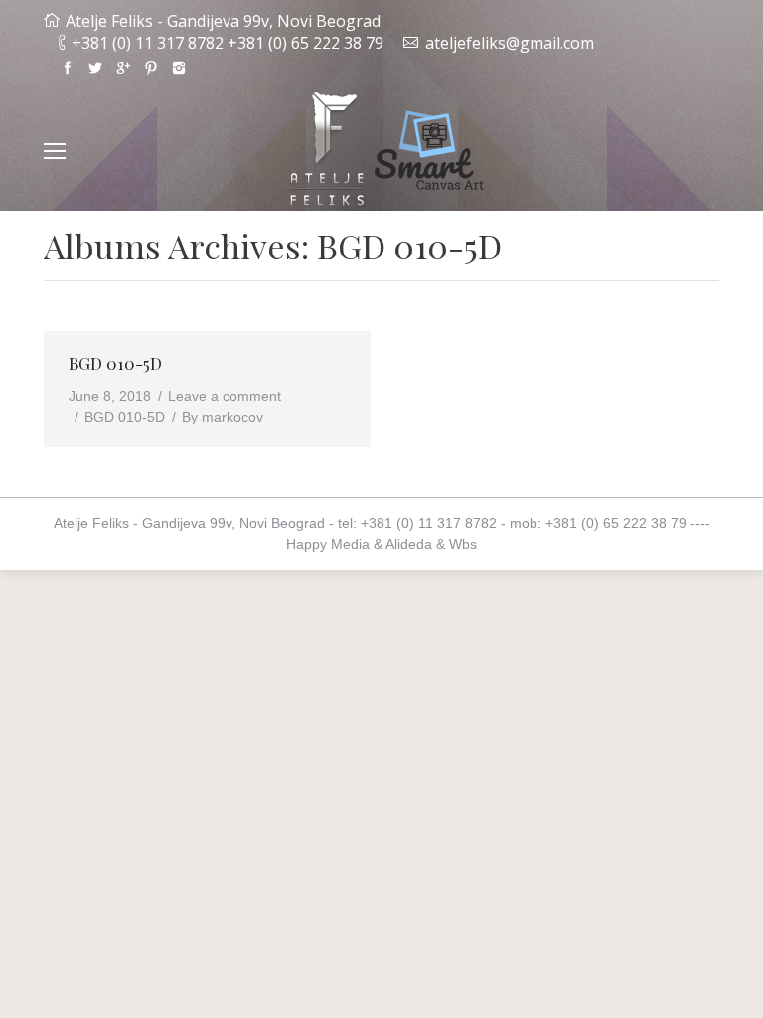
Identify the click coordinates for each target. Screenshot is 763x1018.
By (222, 416)
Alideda (408, 544)
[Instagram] (179, 68)
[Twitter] (95, 68)
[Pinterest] (151, 68)
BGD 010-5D (115, 363)
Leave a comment (224, 396)
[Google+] (123, 68)
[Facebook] (67, 68)
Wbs (463, 544)
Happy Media (328, 544)
